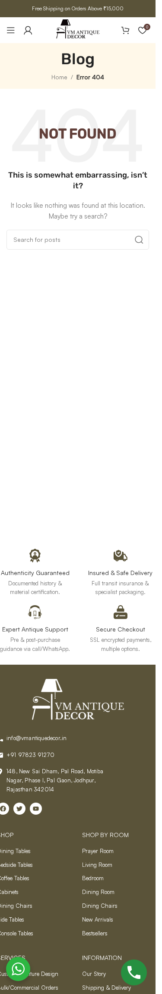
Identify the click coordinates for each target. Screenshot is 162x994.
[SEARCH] (139, 240)
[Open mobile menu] (10, 30)
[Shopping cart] (125, 30)
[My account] (28, 30)
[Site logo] (78, 29)
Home (59, 77)
